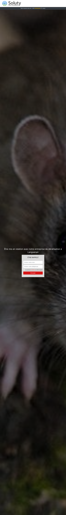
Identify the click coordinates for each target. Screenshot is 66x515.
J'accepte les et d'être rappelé (33, 269)
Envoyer (33, 273)
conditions (33, 269)
